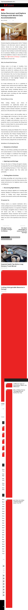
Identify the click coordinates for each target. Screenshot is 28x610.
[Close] (6, 380)
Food (4, 16)
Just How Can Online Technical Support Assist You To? (18, 501)
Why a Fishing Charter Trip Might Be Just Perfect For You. (19, 391)
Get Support (6, 37)
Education (5, 11)
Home (4, 22)
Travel (4, 34)
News (3, 28)
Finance (4, 14)
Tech (3, 31)
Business (4, 8)
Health (4, 19)
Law (3, 25)
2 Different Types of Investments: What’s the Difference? (20, 385)
